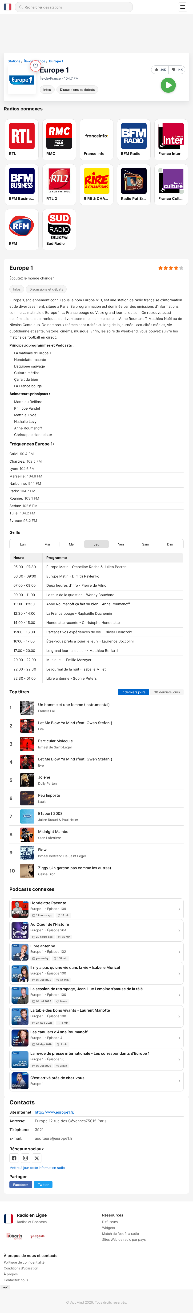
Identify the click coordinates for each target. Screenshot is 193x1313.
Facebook (20, 1185)
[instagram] (25, 1158)
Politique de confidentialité (24, 1262)
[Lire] (168, 85)
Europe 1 (56, 61)
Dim (170, 544)
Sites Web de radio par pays (124, 1239)
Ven (121, 544)
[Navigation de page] (182, 7)
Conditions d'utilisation (21, 1268)
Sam (145, 544)
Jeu (96, 544)
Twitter (43, 1185)
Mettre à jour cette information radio (37, 1168)
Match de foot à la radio (120, 1234)
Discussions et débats (77, 90)
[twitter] (36, 1158)
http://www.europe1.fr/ (55, 1112)
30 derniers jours (167, 692)
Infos (47, 90)
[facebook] (14, 1158)
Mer (72, 544)
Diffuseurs (110, 1222)
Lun (23, 544)
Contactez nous (16, 1280)
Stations (14, 61)
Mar (47, 544)
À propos (11, 1274)
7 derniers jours (133, 692)
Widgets (108, 1228)
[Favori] (35, 66)
